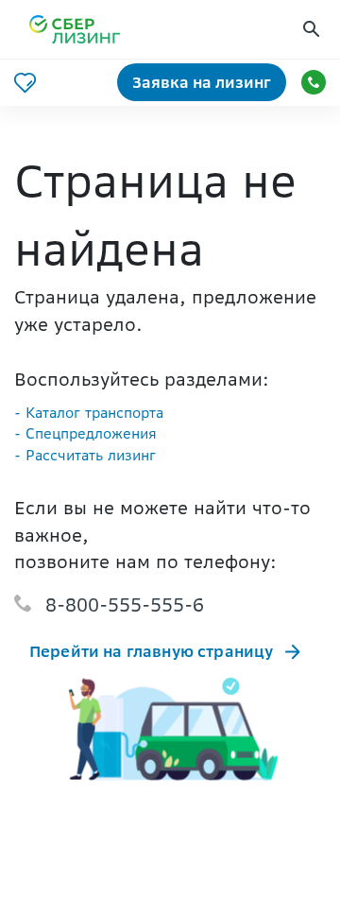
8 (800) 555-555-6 (313, 82)
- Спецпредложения (85, 433)
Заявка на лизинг (201, 82)
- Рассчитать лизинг (85, 455)
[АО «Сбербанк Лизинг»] (86, 29)
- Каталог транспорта (88, 413)
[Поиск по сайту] (313, 30)
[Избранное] (25, 83)
